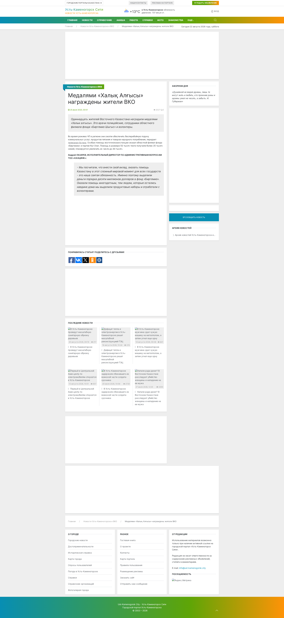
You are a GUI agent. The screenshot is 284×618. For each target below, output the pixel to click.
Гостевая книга (127, 540)
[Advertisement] (142, 55)
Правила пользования (131, 565)
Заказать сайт (127, 577)
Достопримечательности (80, 546)
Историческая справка (80, 552)
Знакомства (175, 20)
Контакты (125, 552)
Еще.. (191, 20)
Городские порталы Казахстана (83, 3)
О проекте (125, 546)
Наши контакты (138, 3)
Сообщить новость (195, 217)
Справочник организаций (81, 584)
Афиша (121, 20)
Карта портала (127, 559)
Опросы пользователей (80, 565)
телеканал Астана (77, 142)
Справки (147, 20)
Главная (72, 20)
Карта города (75, 559)
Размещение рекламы (131, 571)
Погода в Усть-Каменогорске (83, 571)
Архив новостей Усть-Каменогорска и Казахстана (195, 235)
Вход (216, 11)
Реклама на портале (162, 3)
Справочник (104, 20)
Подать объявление (206, 3)
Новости (87, 20)
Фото (160, 20)
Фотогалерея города (78, 590)
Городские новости (78, 540)
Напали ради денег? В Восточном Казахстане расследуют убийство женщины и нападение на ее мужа (148, 398)
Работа (134, 20)
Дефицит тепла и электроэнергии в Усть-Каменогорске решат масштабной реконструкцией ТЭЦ (113, 356)
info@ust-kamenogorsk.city (192, 568)
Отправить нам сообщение (133, 584)
